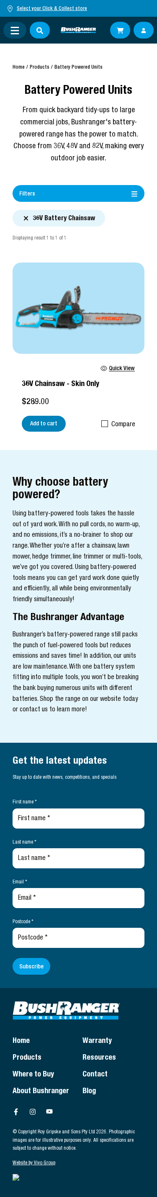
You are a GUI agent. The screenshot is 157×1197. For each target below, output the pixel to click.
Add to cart (43, 424)
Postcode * (23, 921)
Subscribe (31, 967)
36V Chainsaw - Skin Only (60, 384)
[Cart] (120, 30)
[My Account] (144, 30)
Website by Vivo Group (34, 1163)
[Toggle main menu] (14, 30)
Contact (95, 1075)
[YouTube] (49, 1111)
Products (39, 67)
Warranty (97, 1041)
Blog (89, 1091)
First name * (25, 802)
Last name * (24, 842)
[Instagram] (32, 1111)
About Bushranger (41, 1091)
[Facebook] (16, 1111)
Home (19, 67)
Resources (99, 1058)
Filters (27, 194)
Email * (20, 882)
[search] (40, 30)
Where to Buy (33, 1075)
